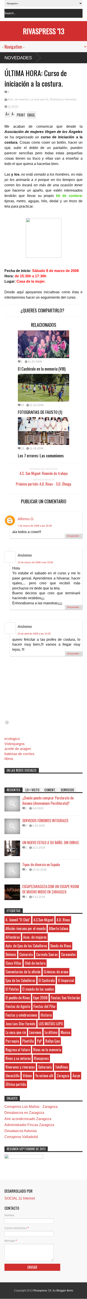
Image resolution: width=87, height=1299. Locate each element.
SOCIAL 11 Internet (19, 1198)
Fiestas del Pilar (44, 1006)
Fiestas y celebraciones (21, 1015)
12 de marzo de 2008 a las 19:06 (35, 562)
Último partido (16, 1084)
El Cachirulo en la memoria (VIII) (42, 368)
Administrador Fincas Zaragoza (29, 1125)
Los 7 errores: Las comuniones (41, 455)
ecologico (12, 739)
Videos (27, 1075)
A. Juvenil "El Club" (18, 919)
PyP (39, 1041)
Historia (46, 1015)
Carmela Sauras (47, 954)
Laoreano (35, 1032)
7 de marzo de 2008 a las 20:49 (35, 525)
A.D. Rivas (63, 919)
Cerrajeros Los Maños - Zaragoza (31, 1107)
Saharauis (45, 1067)
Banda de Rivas (60, 945)
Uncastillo (12, 1075)
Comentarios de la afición (23, 971)
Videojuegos (14, 744)
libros (8, 759)
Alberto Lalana (58, 928)
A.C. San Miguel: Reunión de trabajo (44, 473)
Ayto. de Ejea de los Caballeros (26, 945)
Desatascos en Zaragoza (24, 1113)
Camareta (26, 954)
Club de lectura (35, 963)
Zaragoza (63, 1075)
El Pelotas (12, 989)
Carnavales (68, 954)
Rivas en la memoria (47, 1049)
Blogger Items (64, 1290)
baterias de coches (19, 754)
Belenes (11, 954)
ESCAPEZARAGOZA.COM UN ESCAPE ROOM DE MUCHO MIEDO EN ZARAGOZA (50, 889)
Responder (73, 536)
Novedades (18, 57)
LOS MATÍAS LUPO (51, 1023)
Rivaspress (41, 1058)
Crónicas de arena (56, 971)
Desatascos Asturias (20, 1131)
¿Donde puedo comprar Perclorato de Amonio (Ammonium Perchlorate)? (48, 800)
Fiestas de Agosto (18, 1006)
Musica (65, 1032)
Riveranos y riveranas (63, 99)
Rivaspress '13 (43, 31)
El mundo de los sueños (38, 989)
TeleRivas (61, 1067)
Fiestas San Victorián (65, 997)
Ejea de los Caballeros (20, 980)
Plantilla (28, 1041)
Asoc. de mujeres (18, 99)
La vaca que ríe (39, 99)
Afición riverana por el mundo (26, 928)
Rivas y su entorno (18, 1058)
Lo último (51, 1032)
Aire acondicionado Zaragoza (27, 1119)
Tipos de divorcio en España (41, 864)
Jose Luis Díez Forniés (20, 1023)
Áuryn (76, 1075)
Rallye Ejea (52, 1041)
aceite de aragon (17, 749)
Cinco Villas (13, 963)
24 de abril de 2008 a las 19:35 (34, 633)
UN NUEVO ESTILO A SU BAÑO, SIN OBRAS (50, 842)
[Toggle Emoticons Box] (6, 722)
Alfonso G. (26, 519)
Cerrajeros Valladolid (21, 1137)
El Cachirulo (47, 980)
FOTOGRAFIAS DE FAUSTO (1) (40, 412)
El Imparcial (66, 980)
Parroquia (12, 1041)
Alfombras (13, 937)
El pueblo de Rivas (18, 997)
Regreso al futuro (18, 1049)
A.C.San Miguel (43, 919)
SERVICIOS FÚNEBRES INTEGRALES (45, 820)
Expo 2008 (40, 997)
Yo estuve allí (44, 1075)
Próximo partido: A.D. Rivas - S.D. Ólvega (43, 484)
